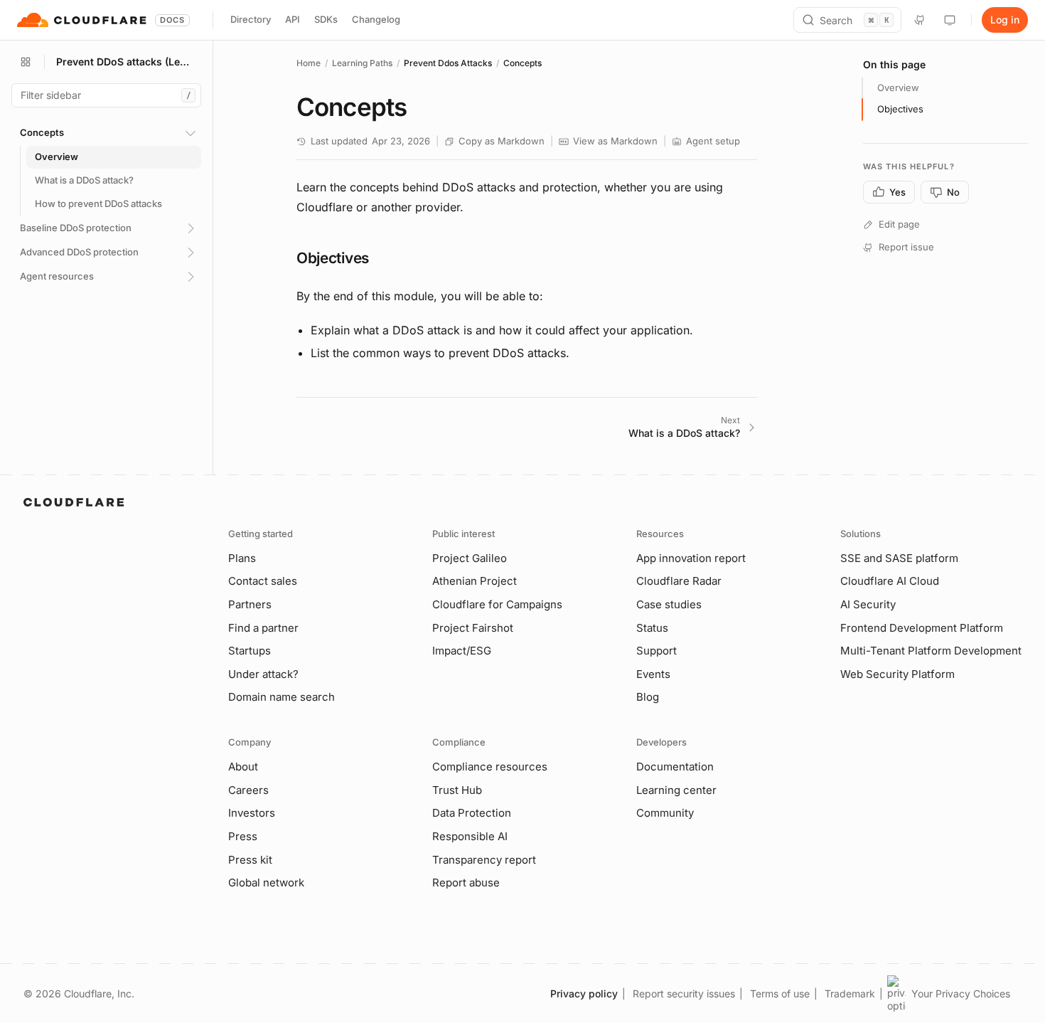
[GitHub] (920, 20)
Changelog (376, 19)
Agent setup (713, 141)
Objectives (900, 109)
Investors (251, 813)
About (243, 766)
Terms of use (780, 993)
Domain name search (281, 697)
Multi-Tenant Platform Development (931, 650)
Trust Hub (457, 790)
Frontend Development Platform (921, 628)
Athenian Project (474, 581)
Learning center (676, 790)
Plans (242, 558)
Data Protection (471, 813)
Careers (248, 790)
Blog (647, 697)
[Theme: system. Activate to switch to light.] (949, 20)
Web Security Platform (897, 674)
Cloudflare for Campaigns (497, 604)
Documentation (675, 766)
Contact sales (262, 581)
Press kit (250, 859)
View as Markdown (615, 141)
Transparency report (484, 859)
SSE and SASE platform (899, 558)
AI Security (868, 604)
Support (656, 650)
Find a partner (263, 628)
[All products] (25, 62)
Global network (266, 882)
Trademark (850, 993)
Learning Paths (362, 63)
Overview (898, 87)
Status (652, 628)
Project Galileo (469, 558)
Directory (250, 19)
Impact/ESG (461, 650)
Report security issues (684, 993)
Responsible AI (470, 836)
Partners (250, 604)
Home (308, 63)
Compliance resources (489, 766)
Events (653, 674)
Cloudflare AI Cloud (889, 581)
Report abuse (466, 882)
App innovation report (691, 558)
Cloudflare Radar (679, 581)
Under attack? (263, 674)
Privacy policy (584, 993)
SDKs (326, 19)
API (292, 19)
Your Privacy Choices (960, 993)
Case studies (669, 604)
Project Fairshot (472, 628)
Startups (249, 650)
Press (242, 836)
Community (665, 813)
